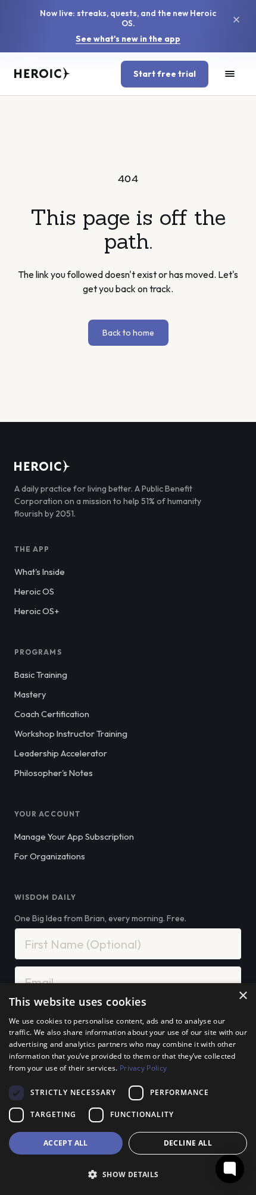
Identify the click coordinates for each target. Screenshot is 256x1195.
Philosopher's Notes (53, 772)
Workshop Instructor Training (70, 733)
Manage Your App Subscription (74, 836)
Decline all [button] (188, 1143)
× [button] (242, 995)
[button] (128, 1174)
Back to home (128, 332)
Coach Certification (51, 713)
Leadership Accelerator (60, 753)
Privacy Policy (143, 1068)
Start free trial (164, 73)
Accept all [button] (65, 1143)
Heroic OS (34, 591)
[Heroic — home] (42, 73)
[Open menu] (230, 74)
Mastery (30, 694)
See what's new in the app (128, 39)
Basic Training (40, 674)
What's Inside (39, 571)
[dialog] (128, 1089)
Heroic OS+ (36, 611)
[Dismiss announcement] (236, 20)
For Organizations (49, 856)
